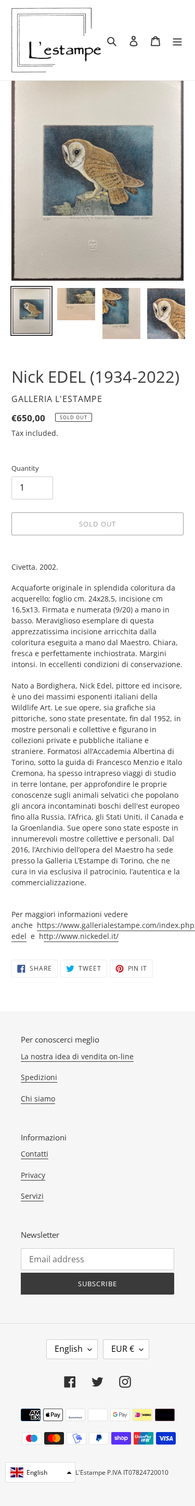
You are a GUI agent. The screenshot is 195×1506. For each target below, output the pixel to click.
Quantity (25, 468)
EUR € (122, 1348)
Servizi (32, 1196)
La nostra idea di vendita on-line (77, 1056)
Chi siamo (38, 1098)
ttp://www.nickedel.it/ (81, 936)
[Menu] (177, 40)
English (69, 1348)
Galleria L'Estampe (78, 1472)
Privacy (33, 1175)
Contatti (34, 1154)
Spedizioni (39, 1077)
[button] (40, 1472)
